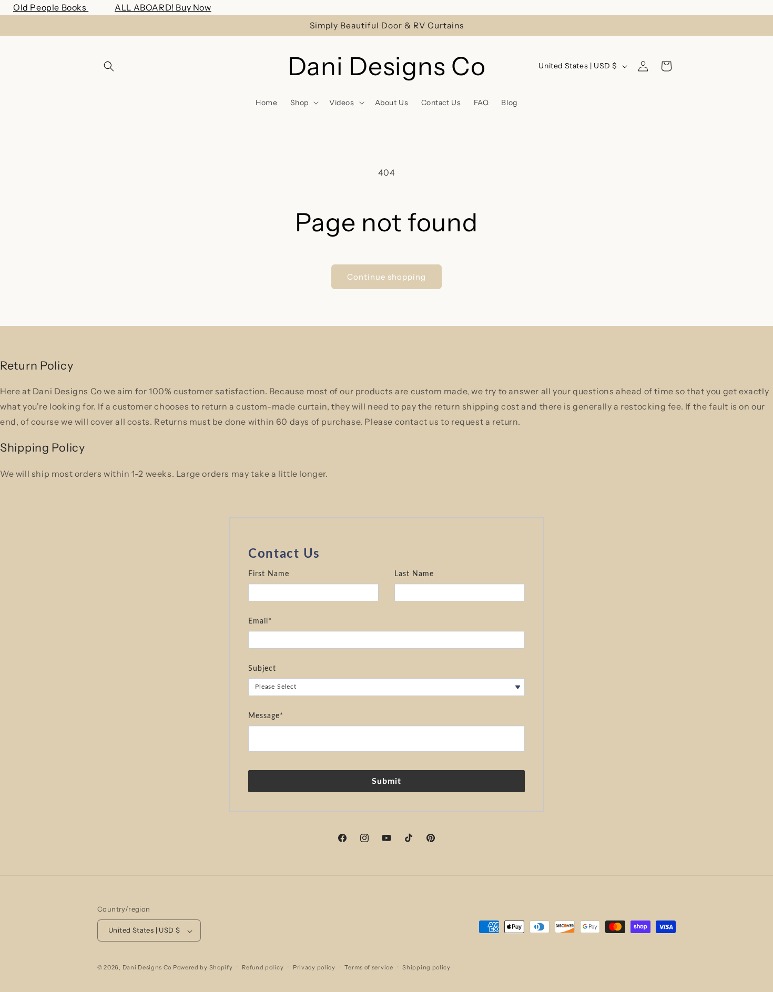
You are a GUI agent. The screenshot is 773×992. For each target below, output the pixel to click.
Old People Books (50, 7)
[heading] (386, 554)
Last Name (414, 573)
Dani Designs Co (147, 967)
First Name (268, 573)
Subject (262, 668)
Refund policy (262, 967)
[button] (108, 66)
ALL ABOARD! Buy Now (163, 7)
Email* (260, 621)
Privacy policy (314, 967)
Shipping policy (426, 967)
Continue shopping (386, 277)
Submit (387, 780)
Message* (265, 715)
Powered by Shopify (203, 967)
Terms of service (368, 967)
